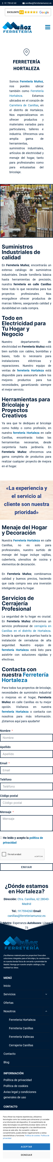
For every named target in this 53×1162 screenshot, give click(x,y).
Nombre (5, 731)
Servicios (9, 994)
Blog (6, 1062)
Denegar (26, 1155)
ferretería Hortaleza (30, 370)
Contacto (9, 1054)
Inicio (7, 986)
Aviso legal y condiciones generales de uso (20, 1094)
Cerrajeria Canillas (21, 1045)
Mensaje (5, 812)
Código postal (9, 796)
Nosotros (9, 1011)
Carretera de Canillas (23, 105)
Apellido (5, 747)
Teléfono (5, 779)
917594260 (25, 911)
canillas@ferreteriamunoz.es (26, 916)
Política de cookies (32, 1136)
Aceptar (26, 1146)
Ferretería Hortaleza (26, 540)
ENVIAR (26, 867)
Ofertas (8, 1003)
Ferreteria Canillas (21, 1028)
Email (3, 763)
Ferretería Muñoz (31, 81)
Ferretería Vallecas (21, 1037)
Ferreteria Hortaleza (22, 1020)
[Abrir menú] (47, 27)
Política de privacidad (18, 1080)
